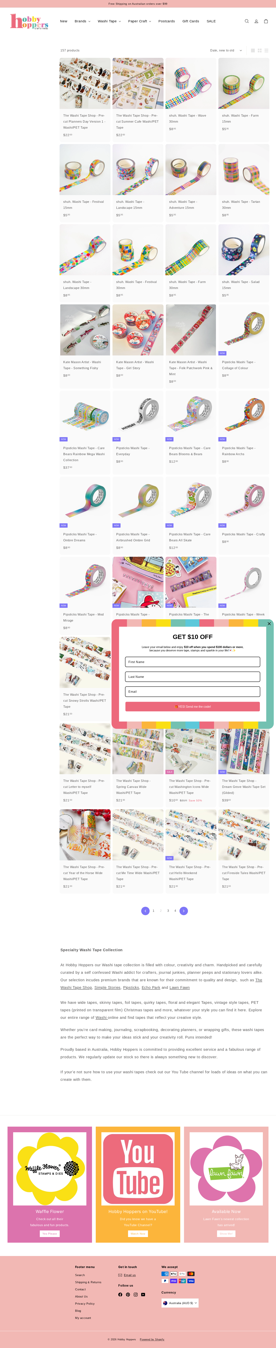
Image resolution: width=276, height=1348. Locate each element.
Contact (80, 1289)
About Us (81, 1296)
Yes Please (49, 1233)
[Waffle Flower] (49, 1168)
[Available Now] (226, 1168)
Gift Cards (190, 21)
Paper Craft (138, 21)
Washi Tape (108, 21)
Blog (78, 1310)
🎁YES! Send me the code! (192, 706)
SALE (211, 21)
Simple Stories (107, 987)
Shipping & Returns (88, 1282)
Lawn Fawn (180, 987)
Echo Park (151, 987)
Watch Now (138, 1233)
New (63, 21)
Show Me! (226, 1233)
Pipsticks (131, 987)
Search (80, 1275)
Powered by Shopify (152, 1339)
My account (83, 1317)
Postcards (166, 21)
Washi (102, 1017)
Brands (81, 21)
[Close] (269, 623)
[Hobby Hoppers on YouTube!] (138, 1168)
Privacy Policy (85, 1303)
